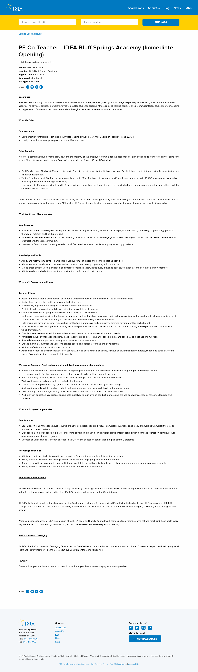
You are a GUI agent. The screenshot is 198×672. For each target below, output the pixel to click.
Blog (167, 8)
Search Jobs (136, 8)
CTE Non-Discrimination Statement (74, 664)
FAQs (188, 8)
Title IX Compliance (118, 664)
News (177, 8)
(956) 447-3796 (29, 642)
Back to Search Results (30, 33)
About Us (154, 8)
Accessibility (133, 664)
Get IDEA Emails (146, 638)
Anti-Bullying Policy (99, 664)
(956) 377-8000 (31, 639)
